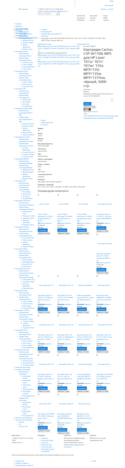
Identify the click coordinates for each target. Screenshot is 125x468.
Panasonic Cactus (28, 218)
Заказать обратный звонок (47, 11)
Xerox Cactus (27, 343)
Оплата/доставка (47, 440)
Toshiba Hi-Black (28, 321)
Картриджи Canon (21, 51)
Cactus (109, 116)
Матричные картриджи (23, 418)
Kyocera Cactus (27, 132)
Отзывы (44, 125)
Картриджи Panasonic (22, 200)
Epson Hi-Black (28, 82)
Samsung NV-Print (29, 279)
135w (105, 116)
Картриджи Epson (21, 71)
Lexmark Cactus (28, 157)
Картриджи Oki (20, 181)
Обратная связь (46, 445)
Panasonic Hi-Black (29, 216)
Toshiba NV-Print (28, 328)
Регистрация (109, 5)
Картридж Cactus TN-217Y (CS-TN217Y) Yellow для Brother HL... (65, 376)
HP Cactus (26, 104)
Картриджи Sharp (21, 290)
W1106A (91, 116)
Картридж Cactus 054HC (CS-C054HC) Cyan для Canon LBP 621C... (104, 376)
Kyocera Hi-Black (28, 126)
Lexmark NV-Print (28, 152)
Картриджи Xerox (21, 330)
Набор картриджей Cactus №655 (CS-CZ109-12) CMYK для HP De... (85, 298)
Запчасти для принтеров (23, 420)
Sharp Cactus (27, 306)
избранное (41, 223)
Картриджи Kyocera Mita (23, 108)
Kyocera (21, 422)
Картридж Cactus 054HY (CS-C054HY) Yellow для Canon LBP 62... (46, 416)
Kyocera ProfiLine (28, 135)
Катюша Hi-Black (28, 365)
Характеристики (47, 122)
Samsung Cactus (28, 288)
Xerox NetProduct (28, 347)
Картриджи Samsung (22, 268)
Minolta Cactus (27, 179)
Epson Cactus (27, 84)
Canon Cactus (27, 69)
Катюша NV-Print (28, 363)
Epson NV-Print (28, 86)
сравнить (48, 223)
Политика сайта (46, 447)
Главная (18, 24)
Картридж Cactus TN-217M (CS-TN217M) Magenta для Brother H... (46, 376)
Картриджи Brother (22, 29)
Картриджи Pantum (22, 227)
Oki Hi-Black (27, 192)
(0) (39, 223)
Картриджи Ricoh (21, 249)
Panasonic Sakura (28, 225)
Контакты (44, 442)
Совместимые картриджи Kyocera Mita (25, 119)
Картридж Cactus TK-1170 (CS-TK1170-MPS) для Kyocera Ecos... (65, 298)
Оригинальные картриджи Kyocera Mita (25, 113)
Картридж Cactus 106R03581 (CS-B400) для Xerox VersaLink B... (104, 298)
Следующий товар (83, 44)
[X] (90, 109)
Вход (111, 1)
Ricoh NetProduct (28, 262)
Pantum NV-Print (28, 238)
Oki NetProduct (28, 198)
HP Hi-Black (26, 102)
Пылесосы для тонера (22, 367)
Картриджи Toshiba (22, 310)
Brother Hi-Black (28, 43)
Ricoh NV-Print (27, 264)
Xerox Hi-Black (27, 345)
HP (20, 424)
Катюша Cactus (28, 361)
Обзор (43, 120)
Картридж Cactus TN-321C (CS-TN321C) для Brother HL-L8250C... (45, 337)
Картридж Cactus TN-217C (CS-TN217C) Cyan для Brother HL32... (104, 337)
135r (101, 116)
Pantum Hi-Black (28, 247)
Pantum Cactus (27, 240)
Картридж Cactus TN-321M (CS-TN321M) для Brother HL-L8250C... (65, 337)
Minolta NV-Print (28, 170)
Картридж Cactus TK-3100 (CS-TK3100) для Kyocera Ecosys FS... (45, 298)
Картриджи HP (20, 89)
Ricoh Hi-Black (27, 260)
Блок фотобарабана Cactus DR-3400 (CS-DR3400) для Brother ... (84, 376)
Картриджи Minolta (22, 159)
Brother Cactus (27, 49)
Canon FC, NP (23, 426)
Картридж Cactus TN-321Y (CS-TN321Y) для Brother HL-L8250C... (84, 337)
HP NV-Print (27, 100)
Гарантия (18, 26)
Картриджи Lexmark (22, 137)
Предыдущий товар (44, 44)
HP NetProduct (27, 106)
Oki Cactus (26, 196)
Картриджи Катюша (22, 350)
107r (98, 116)
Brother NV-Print (28, 40)
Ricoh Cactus (27, 266)
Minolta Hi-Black (28, 172)
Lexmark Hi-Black (28, 154)
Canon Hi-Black (27, 64)
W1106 (110, 118)
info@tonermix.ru (62, 11)
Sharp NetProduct (28, 308)
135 (87, 116)
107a (95, 116)
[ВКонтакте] (84, 109)
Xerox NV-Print (27, 341)
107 (84, 116)
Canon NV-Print (28, 62)
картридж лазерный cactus (99, 118)
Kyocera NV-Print (28, 124)
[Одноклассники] (87, 109)
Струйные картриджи (22, 369)
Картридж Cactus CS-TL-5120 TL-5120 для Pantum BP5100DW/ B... (104, 216)
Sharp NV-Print (28, 304)
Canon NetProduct (28, 67)
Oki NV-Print (27, 194)
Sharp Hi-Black (27, 301)
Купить (87, 104)
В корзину (42, 230)
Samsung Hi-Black (28, 282)
